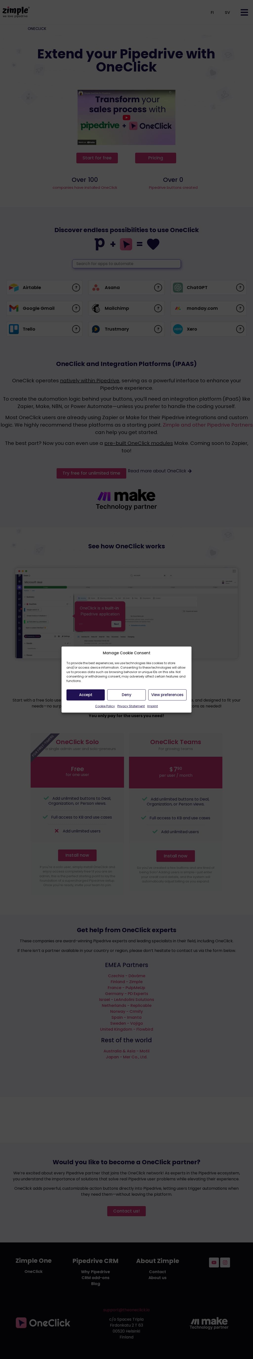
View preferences (167, 694)
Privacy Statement (131, 706)
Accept (85, 694)
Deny (126, 694)
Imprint (152, 706)
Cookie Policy (105, 706)
